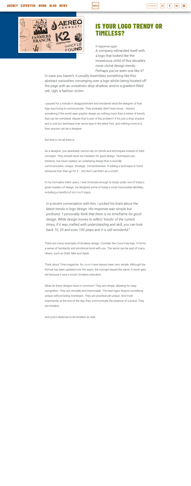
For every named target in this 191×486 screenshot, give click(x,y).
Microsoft (78, 192)
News (63, 6)
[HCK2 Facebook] (169, 5)
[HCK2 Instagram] (162, 5)
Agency (12, 6)
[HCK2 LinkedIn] (176, 5)
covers (88, 264)
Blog (53, 6)
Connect (152, 5)
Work (42, 6)
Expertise (28, 6)
